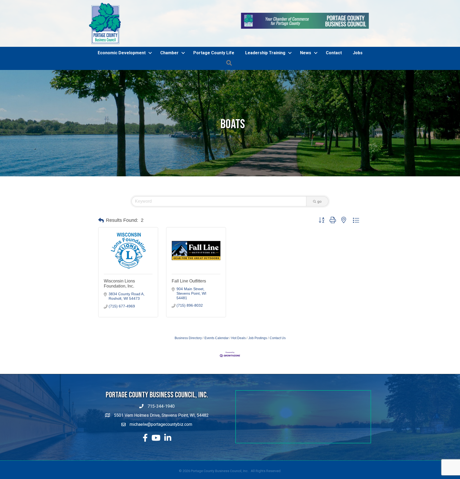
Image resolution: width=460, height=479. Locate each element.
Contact (334, 83)
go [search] (319, 232)
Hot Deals (238, 368)
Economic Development (122, 83)
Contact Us (278, 368)
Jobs (358, 83)
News (305, 83)
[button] (101, 250)
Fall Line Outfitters (189, 311)
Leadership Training (265, 83)
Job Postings (257, 368)
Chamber (169, 83)
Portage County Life (213, 83)
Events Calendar (216, 368)
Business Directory (188, 368)
